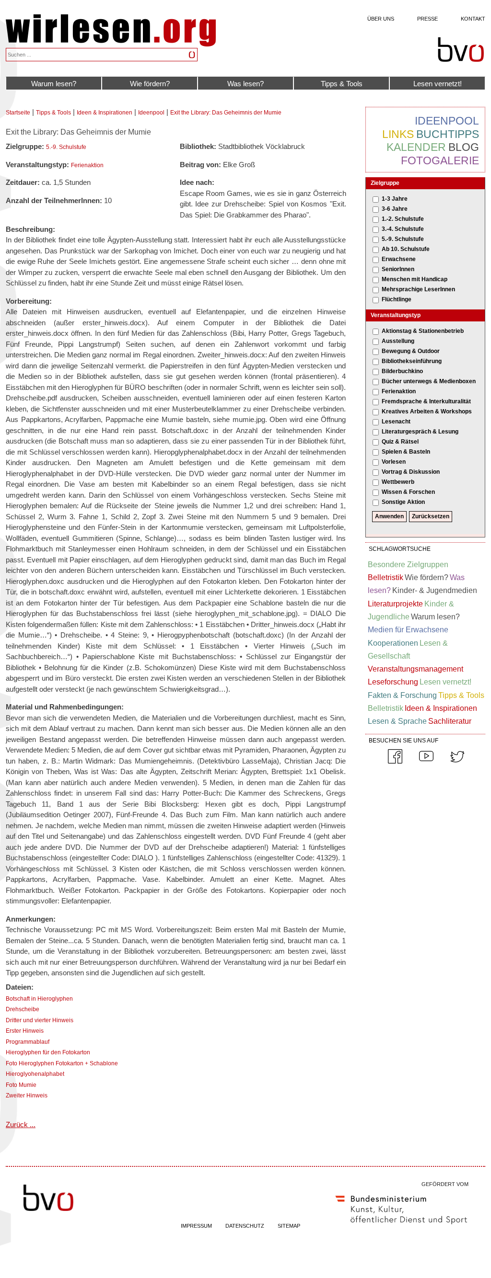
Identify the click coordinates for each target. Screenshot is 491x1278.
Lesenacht (396, 421)
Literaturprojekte (395, 604)
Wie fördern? (150, 84)
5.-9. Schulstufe (66, 147)
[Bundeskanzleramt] (401, 1226)
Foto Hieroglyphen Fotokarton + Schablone (62, 1063)
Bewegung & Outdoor (411, 351)
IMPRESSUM (196, 1226)
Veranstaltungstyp (396, 315)
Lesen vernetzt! (437, 84)
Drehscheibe (22, 1009)
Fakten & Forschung (402, 695)
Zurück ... (20, 1124)
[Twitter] (457, 761)
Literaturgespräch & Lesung (420, 431)
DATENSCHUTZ (244, 1226)
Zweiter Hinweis (26, 1095)
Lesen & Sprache (397, 721)
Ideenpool (151, 112)
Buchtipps (447, 134)
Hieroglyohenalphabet (35, 1074)
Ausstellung (398, 341)
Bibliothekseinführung (412, 361)
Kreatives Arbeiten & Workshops (427, 411)
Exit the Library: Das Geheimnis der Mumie (225, 112)
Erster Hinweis (25, 1030)
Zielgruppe (385, 183)
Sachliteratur (449, 721)
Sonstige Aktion (403, 502)
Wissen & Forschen (408, 492)
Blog (463, 147)
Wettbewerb (398, 482)
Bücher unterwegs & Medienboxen (429, 381)
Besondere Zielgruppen (408, 564)
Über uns (380, 19)
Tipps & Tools (341, 84)
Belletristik (385, 577)
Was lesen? (245, 84)
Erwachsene (399, 259)
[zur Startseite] (111, 44)
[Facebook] (395, 761)
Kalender (416, 147)
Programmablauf (27, 1041)
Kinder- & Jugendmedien (434, 590)
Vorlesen (394, 461)
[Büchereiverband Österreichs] (461, 49)
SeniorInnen (398, 269)
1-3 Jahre (395, 198)
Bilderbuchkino (402, 371)
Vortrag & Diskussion (411, 471)
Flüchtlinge (396, 299)
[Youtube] (426, 761)
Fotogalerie (440, 160)
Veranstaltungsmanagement (415, 669)
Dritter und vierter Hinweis (39, 1020)
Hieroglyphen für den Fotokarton (48, 1052)
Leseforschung (393, 682)
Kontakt (473, 19)
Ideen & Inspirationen (104, 112)
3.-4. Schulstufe (403, 229)
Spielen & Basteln (406, 451)
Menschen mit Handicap (414, 279)
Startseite (18, 112)
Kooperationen (393, 643)
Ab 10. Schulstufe (406, 249)
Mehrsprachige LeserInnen (418, 289)
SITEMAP (289, 1226)
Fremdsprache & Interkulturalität (426, 401)
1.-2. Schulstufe (403, 219)
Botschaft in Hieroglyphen (39, 998)
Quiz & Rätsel (400, 441)
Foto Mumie (21, 1085)
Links (398, 134)
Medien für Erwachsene (408, 630)
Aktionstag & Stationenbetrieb (423, 331)
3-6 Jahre (395, 208)
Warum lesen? (53, 84)
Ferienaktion (87, 165)
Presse (427, 19)
